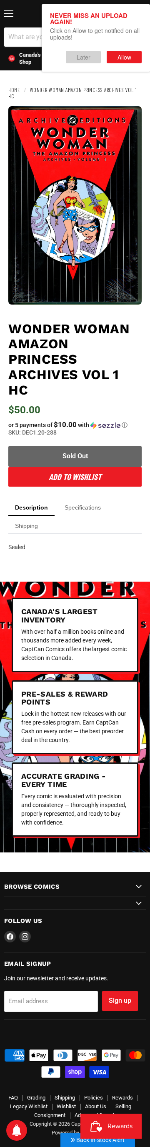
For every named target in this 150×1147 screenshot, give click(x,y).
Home (14, 90)
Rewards (122, 1098)
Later (83, 57)
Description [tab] (31, 507)
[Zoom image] (128, 291)
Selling (123, 1106)
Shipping (65, 1098)
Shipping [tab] (26, 525)
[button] (75, 425)
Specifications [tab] (83, 507)
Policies (93, 1098)
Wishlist (66, 1106)
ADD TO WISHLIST (75, 477)
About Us (95, 1106)
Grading (36, 1098)
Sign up (120, 1001)
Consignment (49, 1115)
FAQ (13, 1098)
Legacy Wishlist (29, 1106)
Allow (124, 57)
